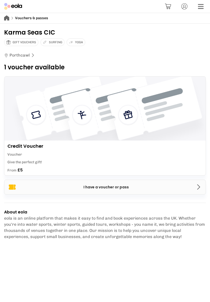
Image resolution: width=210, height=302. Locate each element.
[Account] (184, 6)
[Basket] (168, 6)
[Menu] (201, 6)
